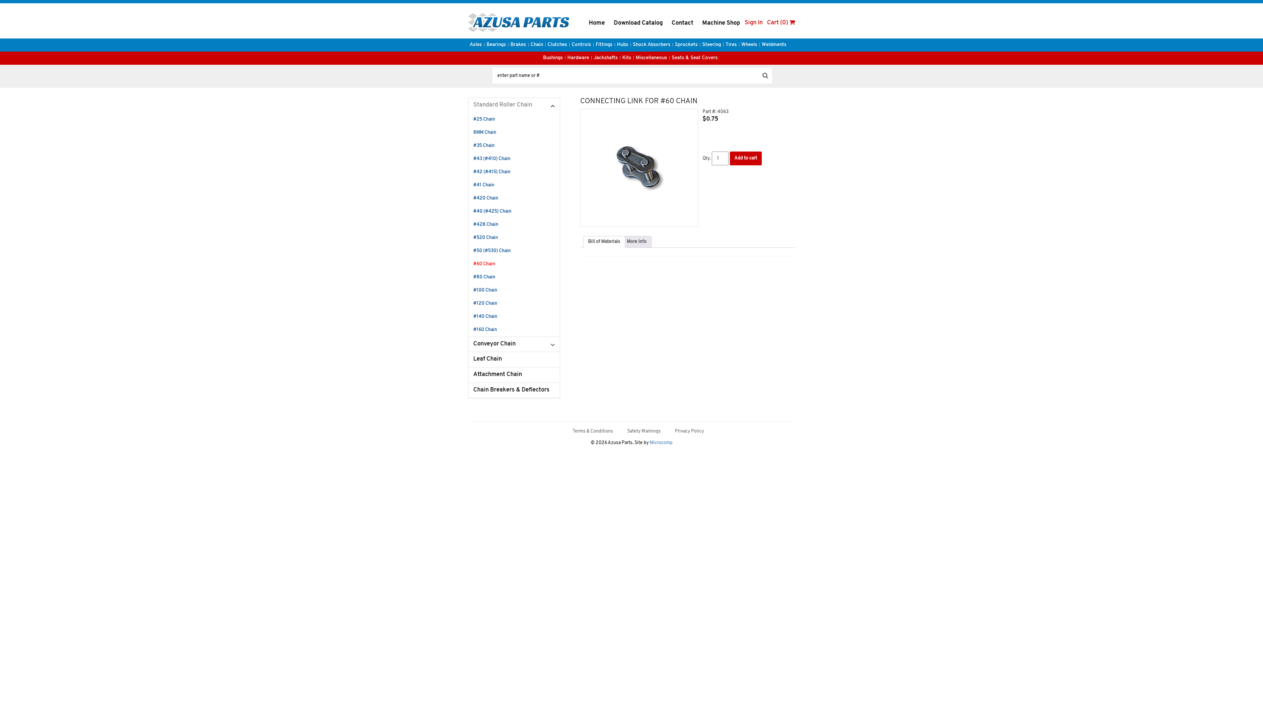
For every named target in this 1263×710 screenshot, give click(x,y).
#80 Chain (484, 277)
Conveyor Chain (494, 344)
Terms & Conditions (593, 431)
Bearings (496, 44)
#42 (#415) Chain (491, 172)
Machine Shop (721, 23)
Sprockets (686, 44)
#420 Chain (485, 198)
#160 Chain (485, 329)
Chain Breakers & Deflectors (511, 390)
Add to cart (745, 158)
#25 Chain (484, 119)
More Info (637, 241)
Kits (626, 58)
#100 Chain (485, 290)
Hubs (622, 44)
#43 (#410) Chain (491, 158)
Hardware (578, 58)
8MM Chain (484, 132)
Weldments (774, 44)
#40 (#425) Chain (492, 211)
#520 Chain (485, 237)
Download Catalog (638, 23)
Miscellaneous (651, 58)
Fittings (604, 44)
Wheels (749, 44)
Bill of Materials (604, 241)
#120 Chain (485, 303)
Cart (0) (778, 23)
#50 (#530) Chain (492, 250)
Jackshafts (606, 58)
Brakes (518, 44)
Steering (711, 44)
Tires (731, 44)
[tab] (604, 242)
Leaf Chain (487, 359)
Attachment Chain (497, 375)
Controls (581, 44)
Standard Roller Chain (502, 105)
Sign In (754, 23)
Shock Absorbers (651, 44)
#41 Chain (483, 185)
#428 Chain (485, 224)
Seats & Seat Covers (695, 58)
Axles (476, 44)
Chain (537, 44)
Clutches (557, 44)
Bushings (553, 58)
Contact (682, 23)
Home (597, 23)
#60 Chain (484, 264)
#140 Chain (485, 316)
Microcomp (661, 442)
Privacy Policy (689, 431)
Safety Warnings (644, 431)
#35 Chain (484, 145)
